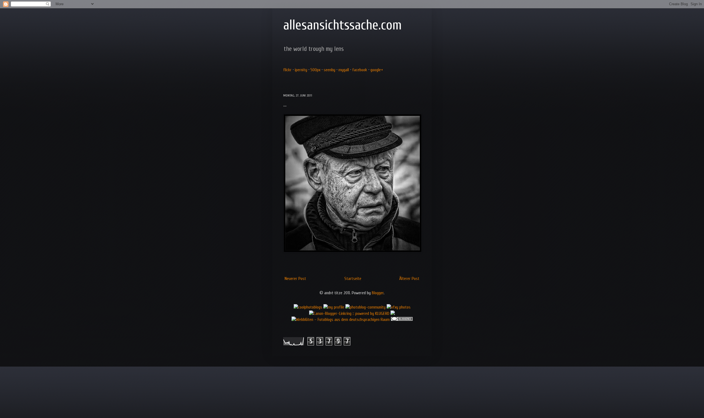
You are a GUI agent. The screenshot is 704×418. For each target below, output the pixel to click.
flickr (287, 69)
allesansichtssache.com (342, 25)
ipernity (301, 69)
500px (315, 69)
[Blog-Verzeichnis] (402, 319)
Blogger (378, 292)
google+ (376, 69)
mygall (344, 69)
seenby (329, 69)
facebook (359, 69)
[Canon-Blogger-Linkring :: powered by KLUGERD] (349, 313)
